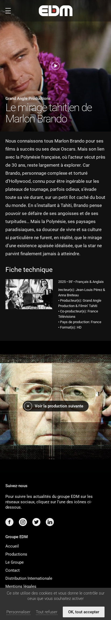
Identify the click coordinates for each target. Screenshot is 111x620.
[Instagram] (23, 522)
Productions (16, 554)
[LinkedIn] (50, 522)
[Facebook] (9, 522)
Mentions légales (20, 586)
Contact (12, 570)
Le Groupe (14, 562)
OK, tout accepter (83, 612)
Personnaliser (18, 612)
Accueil (12, 546)
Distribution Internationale (28, 578)
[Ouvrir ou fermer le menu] (8, 10)
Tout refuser (46, 612)
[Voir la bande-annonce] (55, 66)
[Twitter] (36, 522)
